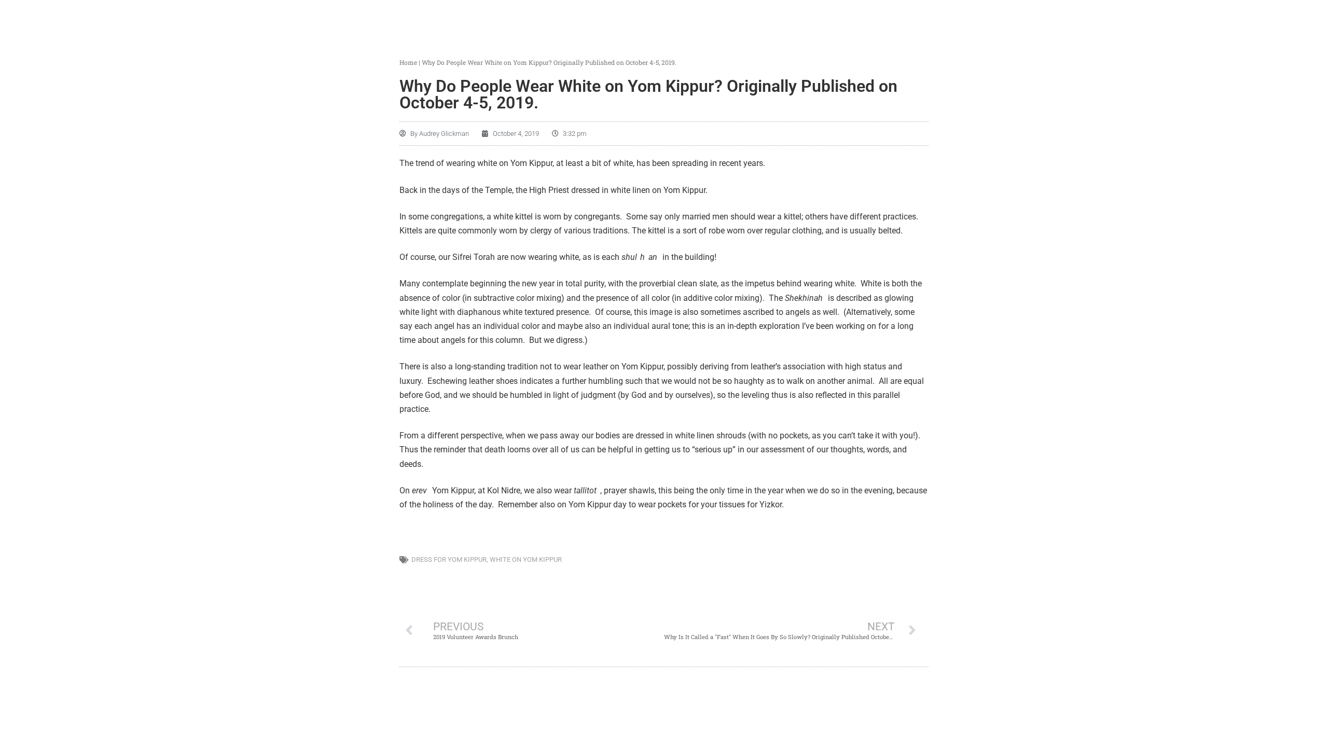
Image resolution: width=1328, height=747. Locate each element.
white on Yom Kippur (526, 559)
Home (408, 62)
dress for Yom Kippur (449, 559)
